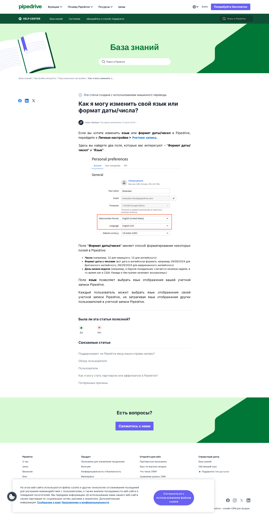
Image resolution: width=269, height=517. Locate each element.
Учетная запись (144, 137)
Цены (121, 6)
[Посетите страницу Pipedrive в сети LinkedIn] (248, 500)
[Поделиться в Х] (33, 101)
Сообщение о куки (49, 502)
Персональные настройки (72, 78)
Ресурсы (104, 6)
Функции (53, 6)
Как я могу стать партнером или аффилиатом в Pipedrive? (118, 375)
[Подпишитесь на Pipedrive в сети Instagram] (235, 501)
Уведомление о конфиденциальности (85, 502)
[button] (12, 497)
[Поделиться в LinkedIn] (27, 101)
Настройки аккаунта (45, 78)
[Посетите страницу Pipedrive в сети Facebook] (228, 501)
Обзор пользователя (92, 361)
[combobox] (195, 6)
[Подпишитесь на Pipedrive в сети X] (241, 501)
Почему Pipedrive (79, 6)
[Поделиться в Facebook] (20, 101)
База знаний (25, 78)
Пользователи (88, 368)
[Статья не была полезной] (99, 328)
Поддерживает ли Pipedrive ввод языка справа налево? (116, 353)
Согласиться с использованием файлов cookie (173, 497)
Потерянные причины (93, 383)
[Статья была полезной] (81, 328)
